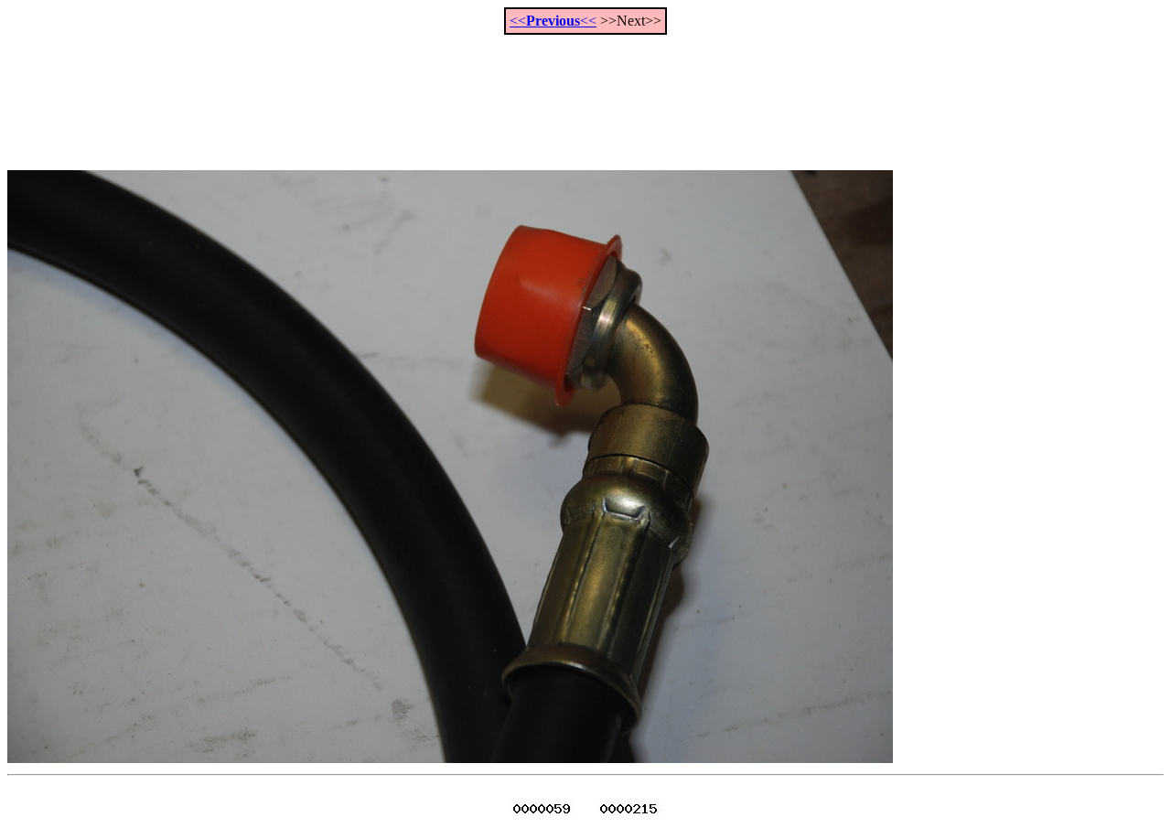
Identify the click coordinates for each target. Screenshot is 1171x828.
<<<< (553, 20)
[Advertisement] (585, 92)
